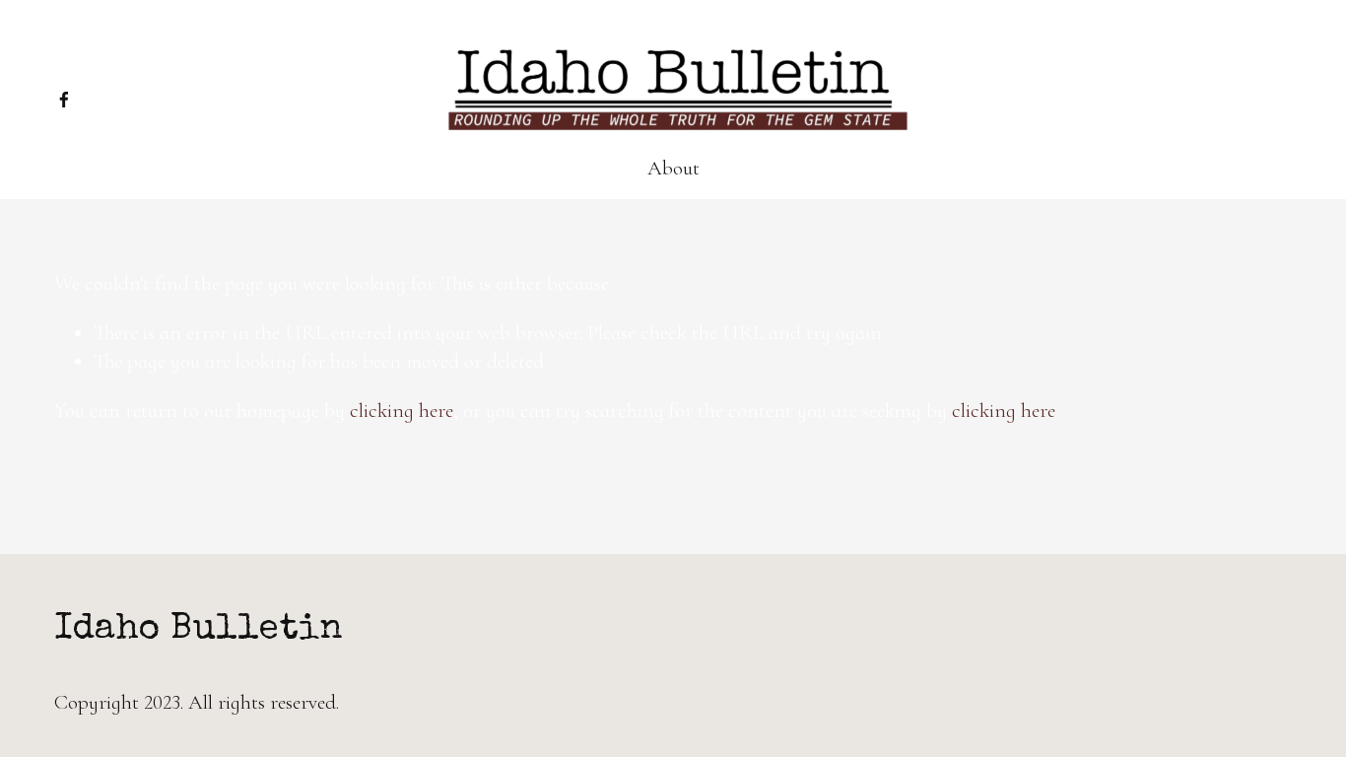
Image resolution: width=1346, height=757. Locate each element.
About (673, 168)
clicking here (401, 410)
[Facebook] (64, 99)
